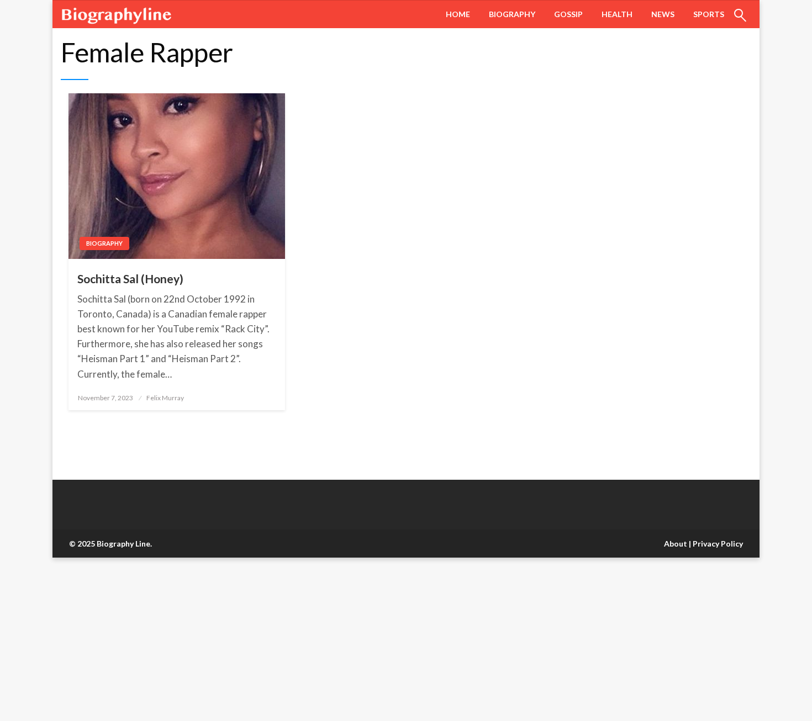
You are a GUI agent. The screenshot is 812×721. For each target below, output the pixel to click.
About (675, 543)
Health (617, 14)
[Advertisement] (331, 639)
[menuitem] (457, 14)
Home (458, 14)
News (662, 14)
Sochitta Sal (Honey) (130, 278)
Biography (512, 14)
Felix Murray (165, 398)
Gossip (568, 14)
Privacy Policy (718, 543)
